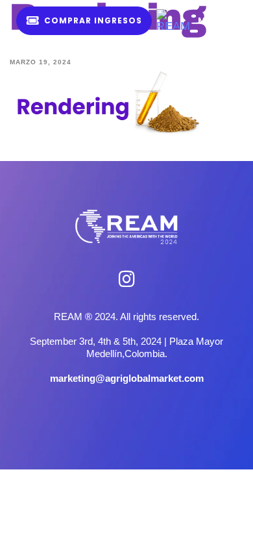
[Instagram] (126, 279)
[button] (219, 21)
